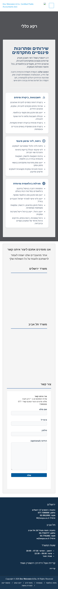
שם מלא (43, 409)
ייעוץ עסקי (17, 583)
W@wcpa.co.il (42, 518)
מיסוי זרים (29, 583)
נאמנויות (39, 583)
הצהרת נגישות (27, 586)
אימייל (44, 419)
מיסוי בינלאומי (51, 583)
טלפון (44, 430)
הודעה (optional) (39, 440)
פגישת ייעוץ (6, 583)
